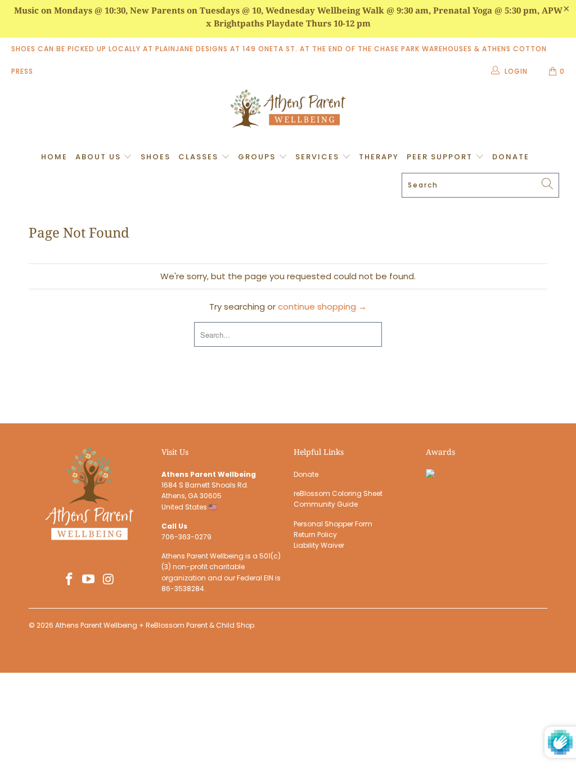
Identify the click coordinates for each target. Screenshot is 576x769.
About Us (99, 156)
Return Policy (315, 534)
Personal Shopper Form (333, 524)
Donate (510, 156)
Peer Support (441, 156)
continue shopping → (322, 306)
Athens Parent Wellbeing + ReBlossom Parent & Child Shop (154, 625)
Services (318, 156)
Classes (199, 156)
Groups (258, 156)
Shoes (155, 156)
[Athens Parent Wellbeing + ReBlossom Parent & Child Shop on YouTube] (88, 580)
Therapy (379, 156)
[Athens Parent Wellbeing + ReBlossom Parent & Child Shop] (288, 110)
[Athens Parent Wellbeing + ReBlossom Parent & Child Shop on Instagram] (108, 580)
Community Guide (326, 504)
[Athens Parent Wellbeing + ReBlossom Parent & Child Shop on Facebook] (69, 580)
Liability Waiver (319, 545)
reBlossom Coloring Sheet (338, 493)
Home (54, 156)
